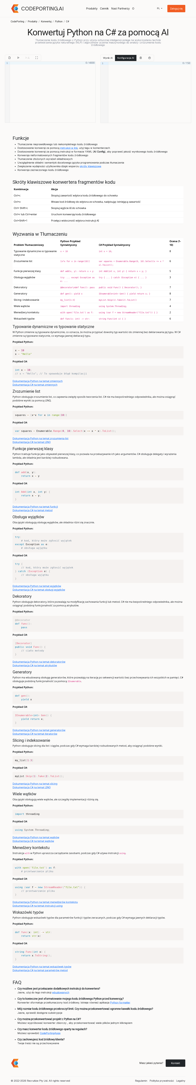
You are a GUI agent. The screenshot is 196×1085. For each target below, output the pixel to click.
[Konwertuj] (18, 58)
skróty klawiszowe (90, 166)
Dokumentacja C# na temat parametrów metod (40, 970)
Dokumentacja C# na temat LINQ (32, 442)
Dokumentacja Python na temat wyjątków (37, 586)
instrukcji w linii (68, 147)
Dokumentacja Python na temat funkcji (35, 506)
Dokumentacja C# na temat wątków (33, 841)
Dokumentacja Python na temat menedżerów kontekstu (45, 902)
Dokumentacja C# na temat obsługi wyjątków (39, 589)
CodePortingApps (50, 1033)
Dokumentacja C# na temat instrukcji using (38, 905)
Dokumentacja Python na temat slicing (35, 783)
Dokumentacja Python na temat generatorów (39, 730)
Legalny (180, 1080)
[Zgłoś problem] (149, 58)
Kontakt (175, 1063)
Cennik (104, 8)
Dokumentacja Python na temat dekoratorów (39, 661)
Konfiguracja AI (125, 58)
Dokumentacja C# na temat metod (33, 510)
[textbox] (52, 92)
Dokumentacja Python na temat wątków (36, 837)
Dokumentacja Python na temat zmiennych (38, 381)
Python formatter (120, 1002)
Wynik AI (108, 58)
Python (58, 21)
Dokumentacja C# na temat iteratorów (35, 733)
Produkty (92, 8)
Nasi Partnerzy (120, 8)
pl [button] (158, 8)
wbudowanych (60, 992)
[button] (176, 8)
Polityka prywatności (162, 1080)
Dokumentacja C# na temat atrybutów (35, 665)
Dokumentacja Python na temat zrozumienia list (40, 438)
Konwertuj (46, 21)
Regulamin (141, 1080)
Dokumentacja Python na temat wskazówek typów (42, 966)
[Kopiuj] (140, 58)
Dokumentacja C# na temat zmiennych (35, 384)
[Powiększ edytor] (36, 58)
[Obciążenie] (9, 58)
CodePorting (17, 21)
